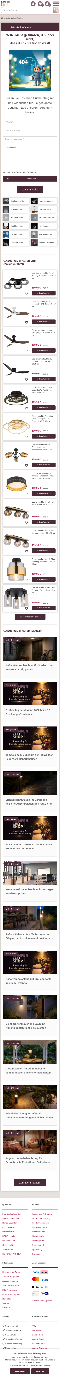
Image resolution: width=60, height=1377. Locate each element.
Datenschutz (37, 1335)
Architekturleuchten (10, 1218)
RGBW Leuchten (9, 1236)
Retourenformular (40, 1227)
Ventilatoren (7, 1249)
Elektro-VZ (7, 1308)
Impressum (37, 1330)
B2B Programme (9, 1290)
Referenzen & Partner (12, 1272)
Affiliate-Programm (10, 1276)
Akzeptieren (20, 1371)
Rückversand (38, 1245)
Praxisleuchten (8, 1240)
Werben (5, 1303)
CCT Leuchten (8, 1227)
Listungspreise (38, 1236)
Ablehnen (40, 1371)
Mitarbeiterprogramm (11, 1294)
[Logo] (5, 4)
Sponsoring (37, 1249)
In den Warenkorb (44, 293)
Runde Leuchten (9, 1223)
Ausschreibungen (10, 1281)
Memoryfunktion (9, 1232)
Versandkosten (38, 1232)
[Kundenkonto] (33, 3)
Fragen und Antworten (42, 1214)
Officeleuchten (8, 1245)
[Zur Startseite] (2, 18)
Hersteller (6, 1299)
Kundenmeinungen (40, 1223)
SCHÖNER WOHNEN (11, 1254)
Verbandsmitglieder (10, 1285)
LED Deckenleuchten (11, 1214)
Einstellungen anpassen (40, 1365)
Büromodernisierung (41, 1218)
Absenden (31, 179)
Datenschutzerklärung (18, 1365)
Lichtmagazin (38, 1240)
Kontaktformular (39, 1344)
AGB (34, 1326)
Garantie (36, 1254)
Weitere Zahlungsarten (42, 1301)
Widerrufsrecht (38, 1339)
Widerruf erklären (39, 1348)
